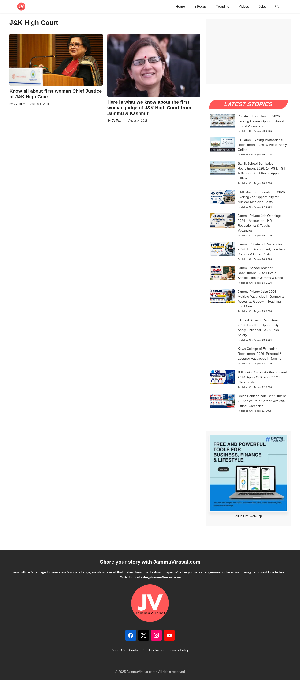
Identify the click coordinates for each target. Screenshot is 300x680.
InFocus (200, 6)
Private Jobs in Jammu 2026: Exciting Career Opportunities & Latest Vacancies (261, 121)
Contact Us (137, 650)
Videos (244, 6)
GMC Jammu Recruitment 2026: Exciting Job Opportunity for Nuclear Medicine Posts (262, 197)
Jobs (262, 6)
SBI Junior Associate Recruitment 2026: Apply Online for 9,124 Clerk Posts (262, 377)
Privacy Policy (178, 650)
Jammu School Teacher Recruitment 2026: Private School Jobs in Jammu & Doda (260, 273)
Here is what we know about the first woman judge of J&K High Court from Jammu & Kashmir (149, 108)
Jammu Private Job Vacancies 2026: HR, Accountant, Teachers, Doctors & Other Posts (262, 249)
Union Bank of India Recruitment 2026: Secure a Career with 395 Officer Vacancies (262, 401)
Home (180, 6)
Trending (222, 6)
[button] (277, 6)
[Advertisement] (248, 51)
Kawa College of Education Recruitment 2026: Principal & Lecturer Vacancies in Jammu (260, 353)
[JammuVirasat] (21, 6)
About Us (118, 650)
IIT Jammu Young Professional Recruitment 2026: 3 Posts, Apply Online (262, 145)
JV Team (19, 104)
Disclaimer (157, 650)
